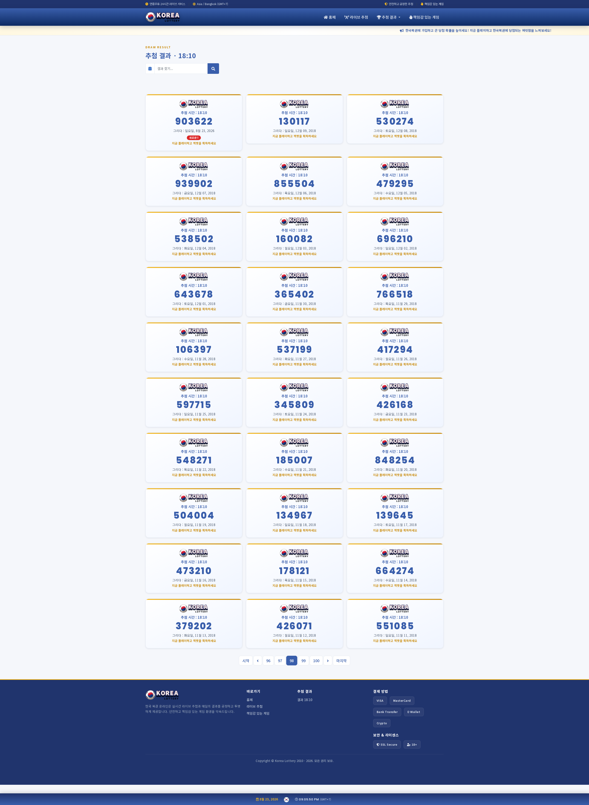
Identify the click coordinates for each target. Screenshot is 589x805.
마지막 (341, 660)
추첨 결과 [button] (390, 17)
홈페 (332, 17)
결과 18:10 (304, 699)
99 (303, 660)
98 (292, 660)
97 (280, 660)
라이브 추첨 (359, 17)
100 (316, 660)
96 (268, 660)
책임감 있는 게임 (434, 4)
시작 (245, 660)
